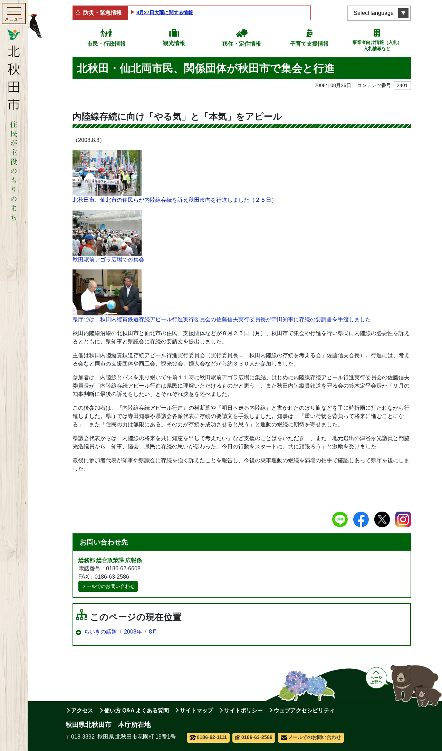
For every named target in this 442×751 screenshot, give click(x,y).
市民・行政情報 (106, 44)
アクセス (82, 710)
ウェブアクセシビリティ (304, 710)
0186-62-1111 (212, 737)
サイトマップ (196, 710)
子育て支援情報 (309, 44)
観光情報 (174, 43)
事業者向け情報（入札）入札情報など (377, 45)
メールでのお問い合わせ (108, 586)
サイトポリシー (243, 710)
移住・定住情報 (241, 44)
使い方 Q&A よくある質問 (136, 710)
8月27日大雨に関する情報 (164, 12)
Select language (374, 13)
